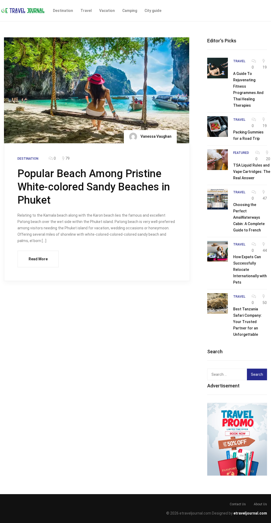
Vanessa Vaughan (155, 136)
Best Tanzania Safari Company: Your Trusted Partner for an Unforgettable (247, 322)
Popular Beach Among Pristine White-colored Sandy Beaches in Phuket (93, 186)
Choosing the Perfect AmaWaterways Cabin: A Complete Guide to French (249, 217)
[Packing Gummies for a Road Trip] (217, 126)
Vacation (107, 10)
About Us (260, 504)
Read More (38, 259)
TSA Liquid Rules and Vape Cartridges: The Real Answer (251, 171)
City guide (152, 10)
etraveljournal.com (250, 513)
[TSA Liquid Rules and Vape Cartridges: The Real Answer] (217, 159)
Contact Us (238, 504)
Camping (129, 10)
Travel (86, 10)
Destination (63, 10)
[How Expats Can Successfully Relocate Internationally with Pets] (217, 251)
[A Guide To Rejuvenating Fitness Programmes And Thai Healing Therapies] (217, 68)
